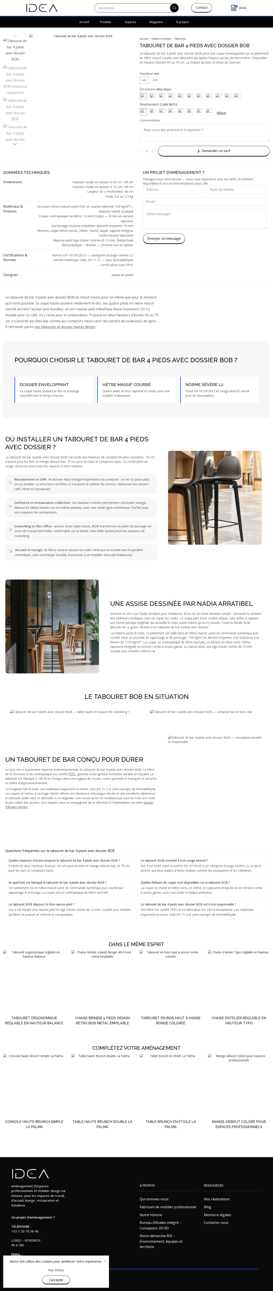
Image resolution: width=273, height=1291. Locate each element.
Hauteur (146, 73)
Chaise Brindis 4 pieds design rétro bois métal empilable (102, 1020)
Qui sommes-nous (154, 1199)
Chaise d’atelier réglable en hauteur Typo (239, 1020)
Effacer (221, 113)
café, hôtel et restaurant (32, 489)
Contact (202, 7)
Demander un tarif (216, 151)
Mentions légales (217, 1215)
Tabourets (180, 38)
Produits (106, 22)
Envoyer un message (164, 238)
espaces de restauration (38, 512)
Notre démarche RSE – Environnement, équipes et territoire (161, 1241)
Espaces (130, 22)
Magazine (156, 22)
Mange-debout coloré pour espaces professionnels (239, 1124)
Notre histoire (151, 1215)
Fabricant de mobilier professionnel (168, 1207)
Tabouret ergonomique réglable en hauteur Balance (34, 1020)
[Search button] (174, 8)
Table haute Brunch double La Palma (102, 1124)
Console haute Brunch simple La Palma (34, 1124)
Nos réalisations (217, 1199)
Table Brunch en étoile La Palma (170, 1124)
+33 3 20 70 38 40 (25, 1231)
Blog (207, 1207)
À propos (182, 22)
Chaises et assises (161, 38)
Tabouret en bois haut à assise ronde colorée (170, 1020)
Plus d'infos (56, 1270)
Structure (147, 89)
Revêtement (149, 104)
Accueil (84, 22)
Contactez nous (216, 1222)
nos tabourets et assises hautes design (64, 327)
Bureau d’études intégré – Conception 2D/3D (160, 1225)
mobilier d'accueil (103, 555)
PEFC (72, 774)
